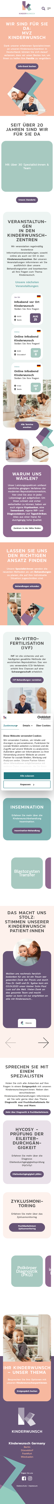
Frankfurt (27, 1453)
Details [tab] (26, 725)
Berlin (27, 1447)
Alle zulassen (27, 775)
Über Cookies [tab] (43, 725)
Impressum (33, 1486)
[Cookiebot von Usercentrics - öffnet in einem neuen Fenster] (38, 718)
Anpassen (25, 784)
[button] (49, 8)
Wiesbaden (27, 1457)
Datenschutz (22, 1486)
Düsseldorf (27, 1450)
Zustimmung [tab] (10, 725)
